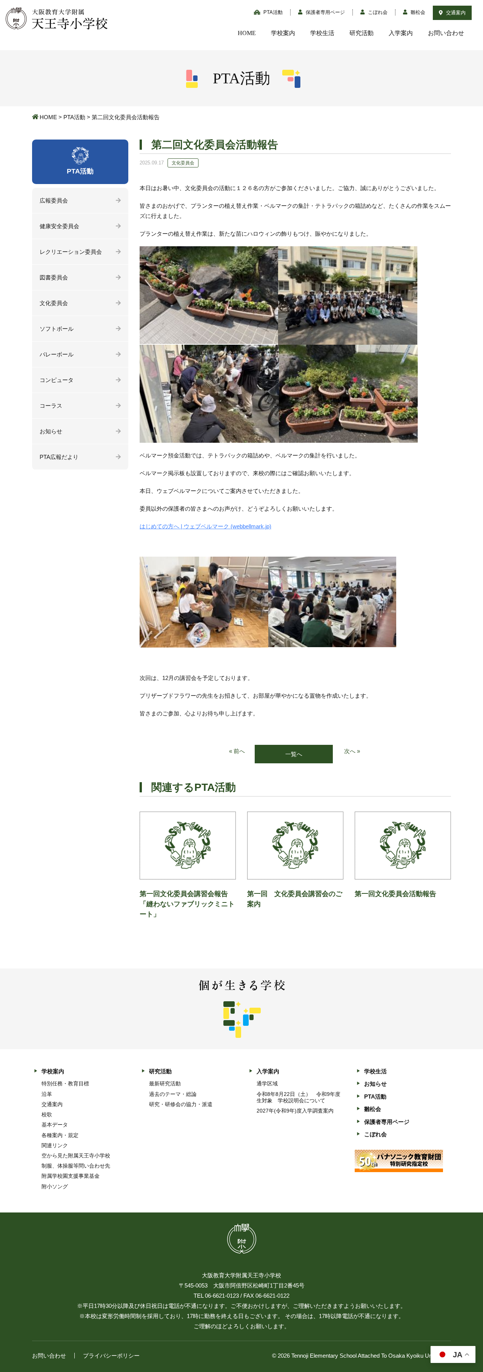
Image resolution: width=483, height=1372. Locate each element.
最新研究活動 (165, 1083)
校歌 (47, 1114)
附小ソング (55, 1186)
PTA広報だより (59, 457)
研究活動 (361, 33)
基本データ (55, 1125)
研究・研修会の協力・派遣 (180, 1104)
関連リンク (55, 1145)
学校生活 (322, 33)
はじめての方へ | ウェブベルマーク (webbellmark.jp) (205, 526)
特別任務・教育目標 (65, 1083)
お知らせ (51, 431)
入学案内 (401, 33)
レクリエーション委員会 (71, 252)
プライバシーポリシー (111, 1355)
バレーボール (57, 354)
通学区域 (267, 1083)
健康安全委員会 (59, 226)
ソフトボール (57, 328)
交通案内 (455, 12)
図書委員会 (54, 277)
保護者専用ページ (324, 12)
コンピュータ (57, 380)
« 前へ (237, 751)
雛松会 (417, 12)
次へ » (352, 751)
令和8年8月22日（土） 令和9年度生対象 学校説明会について (298, 1097)
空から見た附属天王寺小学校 (76, 1156)
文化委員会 (54, 303)
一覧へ (293, 754)
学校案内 (283, 33)
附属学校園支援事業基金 (71, 1176)
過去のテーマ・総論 (173, 1094)
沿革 (47, 1094)
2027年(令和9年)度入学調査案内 (295, 1111)
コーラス (51, 405)
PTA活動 (272, 12)
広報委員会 (54, 200)
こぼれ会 (377, 12)
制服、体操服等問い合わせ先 (76, 1166)
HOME (247, 33)
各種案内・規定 (60, 1135)
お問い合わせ (446, 33)
